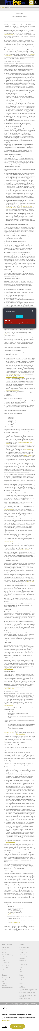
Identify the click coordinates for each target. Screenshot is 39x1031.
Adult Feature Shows (24, 953)
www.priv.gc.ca (30, 581)
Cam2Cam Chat (5, 962)
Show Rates (22, 951)
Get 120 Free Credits (24, 978)
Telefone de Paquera (6, 967)
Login (3, 960)
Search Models (23, 949)
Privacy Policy (6, 1020)
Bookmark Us (23, 979)
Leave (4, 1026)
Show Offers (22, 958)
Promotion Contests (24, 956)
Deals (3, 969)
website (5, 482)
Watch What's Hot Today (7, 955)
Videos (3, 956)
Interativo (4, 951)
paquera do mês (23, 960)
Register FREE (5, 947)
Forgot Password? (6, 979)
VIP (3, 958)
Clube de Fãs (22, 955)
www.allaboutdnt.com (9, 688)
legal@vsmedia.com (8, 334)
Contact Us (4, 983)
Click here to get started (25, 998)
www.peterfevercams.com (9, 34)
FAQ (3, 981)
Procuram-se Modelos (24, 947)
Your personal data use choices (12, 390)
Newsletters (4, 985)
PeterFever (22, 983)
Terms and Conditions (24, 549)
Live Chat (4, 949)
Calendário (4, 953)
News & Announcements (7, 987)
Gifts (21, 971)
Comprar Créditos (6, 966)
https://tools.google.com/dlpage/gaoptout (15, 377)
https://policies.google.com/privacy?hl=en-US (16, 374)
